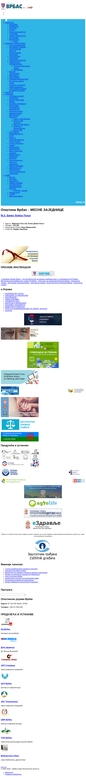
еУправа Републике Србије (15, 571)
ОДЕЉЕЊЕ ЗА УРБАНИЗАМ (16, 295)
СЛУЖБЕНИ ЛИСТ (12, 301)
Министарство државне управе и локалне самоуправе (26, 573)
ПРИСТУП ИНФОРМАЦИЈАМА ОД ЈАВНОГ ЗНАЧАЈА (26, 309)
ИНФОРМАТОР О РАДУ (14, 294)
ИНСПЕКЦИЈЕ (11, 297)
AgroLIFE (8, 311)
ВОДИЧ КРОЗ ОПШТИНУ (15, 307)
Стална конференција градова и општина (21, 569)
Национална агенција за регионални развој (22, 578)
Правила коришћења (13, 774)
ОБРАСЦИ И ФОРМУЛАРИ (15, 303)
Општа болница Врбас (14, 576)
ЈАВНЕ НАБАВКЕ (12, 299)
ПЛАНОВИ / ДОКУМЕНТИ (15, 305)
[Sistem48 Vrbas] (43, 275)
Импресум (9, 772)
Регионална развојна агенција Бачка (19, 580)
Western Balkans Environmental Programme (21, 582)
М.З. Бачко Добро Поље (16, 215)
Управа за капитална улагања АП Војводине (22, 574)
